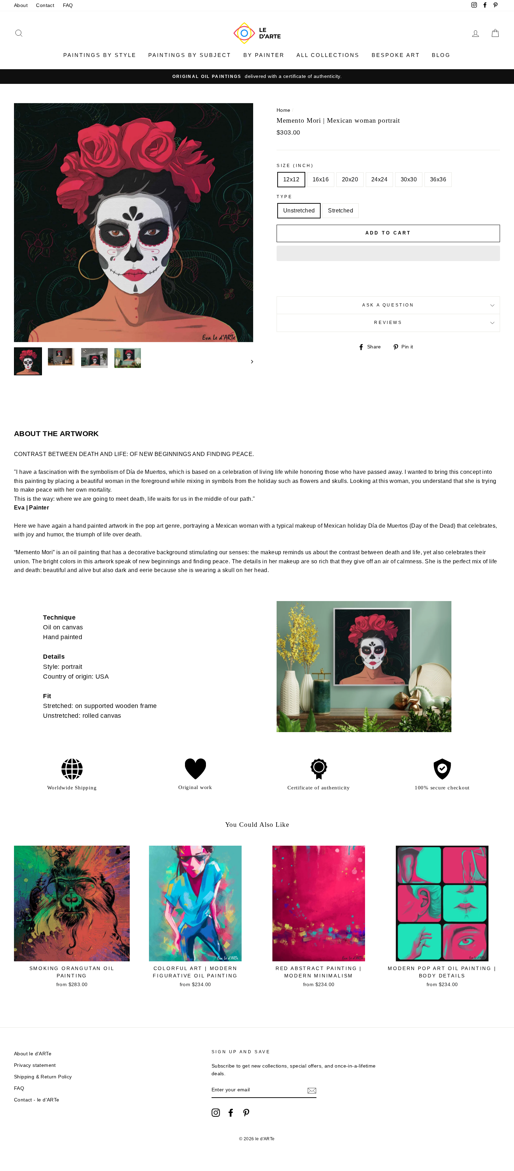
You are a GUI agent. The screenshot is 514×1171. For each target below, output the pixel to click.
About (21, 5)
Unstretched (299, 211)
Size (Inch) (295, 165)
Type (284, 196)
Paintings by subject (189, 55)
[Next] (248, 361)
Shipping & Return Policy (43, 1076)
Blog (441, 55)
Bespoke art (396, 55)
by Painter (264, 55)
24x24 (379, 179)
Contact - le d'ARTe (36, 1100)
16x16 (321, 179)
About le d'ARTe (32, 1053)
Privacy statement (35, 1065)
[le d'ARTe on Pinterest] (246, 1112)
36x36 (438, 179)
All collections (328, 55)
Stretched (340, 211)
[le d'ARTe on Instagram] (216, 1112)
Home (284, 110)
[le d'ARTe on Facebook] (231, 1112)
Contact (45, 5)
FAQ (68, 5)
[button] (388, 253)
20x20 (350, 179)
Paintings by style (99, 55)
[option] (257, 76)
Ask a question (388, 305)
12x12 (291, 179)
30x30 (409, 179)
